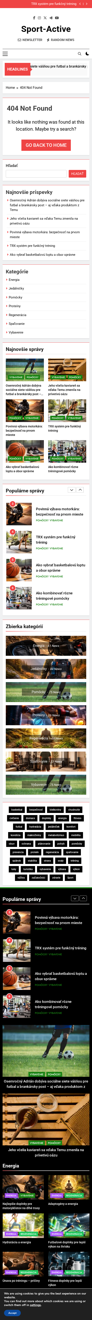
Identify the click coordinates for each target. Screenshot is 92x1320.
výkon (76, 869)
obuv (12, 843)
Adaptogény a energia (63, 1204)
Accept (12, 1313)
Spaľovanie (17, 324)
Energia (14, 280)
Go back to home (46, 145)
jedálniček (53, 826)
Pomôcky (15, 297)
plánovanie (44, 843)
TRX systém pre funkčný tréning (53, 4)
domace (30, 818)
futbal (19, 826)
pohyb (61, 843)
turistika (28, 869)
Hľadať (12, 165)
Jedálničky (16, 288)
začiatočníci (38, 877)
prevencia (18, 852)
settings (35, 1305)
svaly (61, 860)
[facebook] (34, 18)
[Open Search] (79, 53)
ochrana (26, 843)
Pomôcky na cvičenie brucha (59, 596)
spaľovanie (72, 852)
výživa (21, 877)
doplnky (46, 818)
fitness (77, 818)
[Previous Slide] (80, 4)
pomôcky (77, 843)
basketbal (16, 809)
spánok (16, 860)
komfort (71, 826)
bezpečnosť (36, 809)
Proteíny (15, 306)
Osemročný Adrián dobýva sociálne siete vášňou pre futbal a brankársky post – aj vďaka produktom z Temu (47, 205)
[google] (51, 18)
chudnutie (74, 809)
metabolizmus (56, 835)
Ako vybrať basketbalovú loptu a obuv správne (42, 255)
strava (47, 860)
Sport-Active (46, 29)
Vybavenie (16, 332)
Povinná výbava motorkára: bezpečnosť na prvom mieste (24, 431)
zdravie (56, 877)
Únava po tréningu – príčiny (21, 1280)
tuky (13, 869)
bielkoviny (55, 809)
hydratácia (35, 826)
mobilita (75, 835)
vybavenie (45, 869)
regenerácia (52, 852)
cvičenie (14, 818)
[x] (45, 18)
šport (70, 877)
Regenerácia (17, 315)
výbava (62, 869)
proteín (35, 852)
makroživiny (34, 835)
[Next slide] (86, 4)
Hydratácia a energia (17, 1242)
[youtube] (57, 18)
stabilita (32, 860)
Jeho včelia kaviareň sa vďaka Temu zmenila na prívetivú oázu (64, 390)
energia (62, 818)
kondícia (15, 835)
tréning (75, 860)
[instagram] (39, 18)
